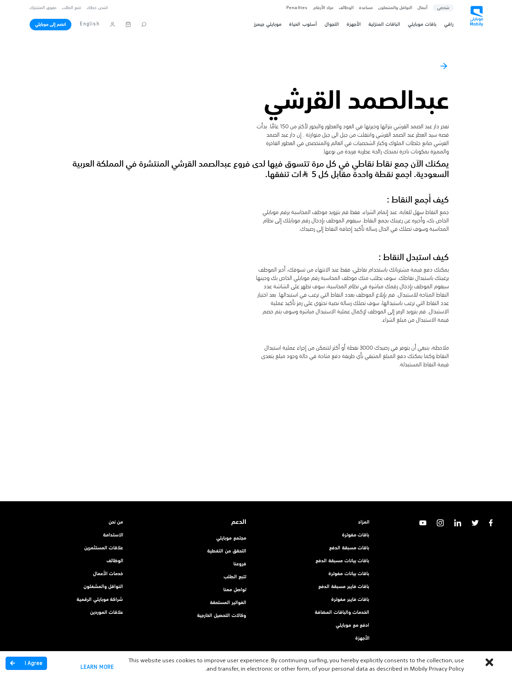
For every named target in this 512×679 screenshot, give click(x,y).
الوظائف (115, 560)
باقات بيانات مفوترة (349, 573)
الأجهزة (362, 638)
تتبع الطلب (71, 8)
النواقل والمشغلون (395, 8)
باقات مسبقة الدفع (349, 548)
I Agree (32, 663)
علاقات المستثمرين (103, 548)
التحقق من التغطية (226, 551)
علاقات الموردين (106, 612)
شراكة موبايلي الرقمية (100, 599)
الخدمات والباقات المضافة (342, 612)
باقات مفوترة (356, 535)
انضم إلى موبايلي (50, 25)
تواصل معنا (234, 589)
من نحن (116, 522)
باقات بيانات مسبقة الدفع (342, 560)
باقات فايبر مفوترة (350, 599)
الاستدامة (113, 535)
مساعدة (366, 8)
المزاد (364, 522)
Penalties (297, 8)
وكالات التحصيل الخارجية (221, 615)
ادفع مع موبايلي (353, 625)
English (89, 24)
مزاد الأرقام (323, 8)
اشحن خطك (97, 8)
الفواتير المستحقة (228, 602)
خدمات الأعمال (108, 573)
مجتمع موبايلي (231, 538)
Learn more (97, 667)
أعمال (422, 8)
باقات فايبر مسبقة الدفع (343, 586)
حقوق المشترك (43, 8)
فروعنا (239, 564)
